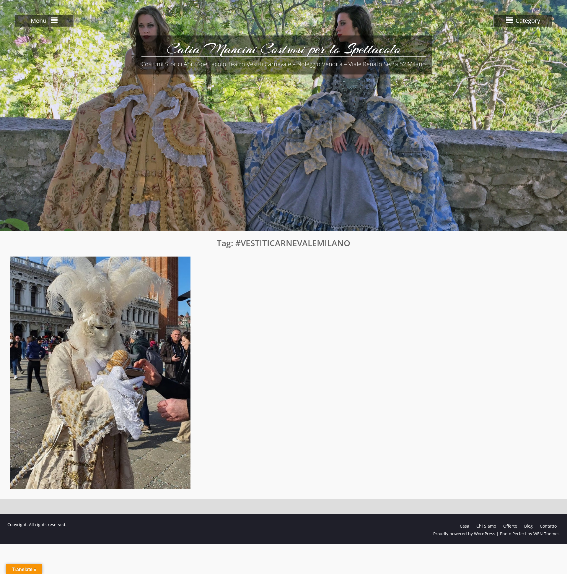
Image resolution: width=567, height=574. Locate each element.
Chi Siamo (486, 526)
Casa (464, 526)
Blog (528, 526)
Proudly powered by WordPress (464, 533)
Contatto (548, 526)
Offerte (510, 526)
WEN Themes (546, 533)
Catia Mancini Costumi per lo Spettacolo (283, 48)
